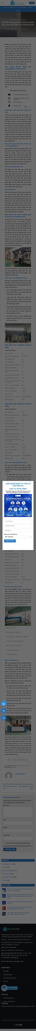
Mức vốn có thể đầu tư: (10, 534)
